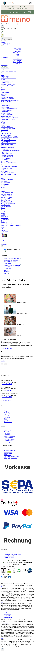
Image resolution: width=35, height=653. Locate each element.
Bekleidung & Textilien (23, 313)
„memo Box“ (7, 434)
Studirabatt (7, 431)
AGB (5, 419)
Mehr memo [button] (4, 549)
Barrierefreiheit (8, 422)
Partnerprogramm (8, 437)
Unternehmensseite (9, 556)
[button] (2, 31)
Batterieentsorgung (9, 440)
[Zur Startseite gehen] (16, 22)
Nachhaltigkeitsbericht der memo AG (14, 554)
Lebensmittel (4, 130)
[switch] (30, 3)
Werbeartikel (4, 187)
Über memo (7, 411)
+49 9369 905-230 (7, 397)
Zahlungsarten (8, 452)
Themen (3, 208)
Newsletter (7, 433)
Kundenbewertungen (9, 439)
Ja (2, 364)
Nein (5, 364)
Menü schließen (8, 39)
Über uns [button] (3, 406)
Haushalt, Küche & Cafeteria (8, 162)
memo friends (7, 430)
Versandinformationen (10, 450)
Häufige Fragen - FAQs (10, 458)
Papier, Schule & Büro (23, 302)
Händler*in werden (9, 557)
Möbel (19, 335)
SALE (2, 240)
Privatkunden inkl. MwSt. (10, 28)
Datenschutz (7, 416)
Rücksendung (7, 455)
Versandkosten (4, 587)
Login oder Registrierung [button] (7, 348)
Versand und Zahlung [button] (6, 445)
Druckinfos (7, 442)
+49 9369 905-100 (7, 384)
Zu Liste (3, 361)
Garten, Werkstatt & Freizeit (8, 174)
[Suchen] (17, 24)
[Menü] (2, 26)
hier (2, 602)
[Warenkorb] (2, 46)
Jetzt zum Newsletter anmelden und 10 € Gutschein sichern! (14, 373)
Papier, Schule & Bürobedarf (8, 71)
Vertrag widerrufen (6, 400)
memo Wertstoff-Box (9, 436)
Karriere (6, 414)
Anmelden (3, 42)
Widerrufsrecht (8, 453)
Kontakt (6, 420)
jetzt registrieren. (7, 44)
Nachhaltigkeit (8, 412)
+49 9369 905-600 (7, 390)
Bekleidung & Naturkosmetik (8, 85)
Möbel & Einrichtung (6, 101)
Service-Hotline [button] (5, 375)
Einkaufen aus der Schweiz (11, 456)
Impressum (7, 417)
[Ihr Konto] (2, 35)
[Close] (1, 341)
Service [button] (3, 424)
